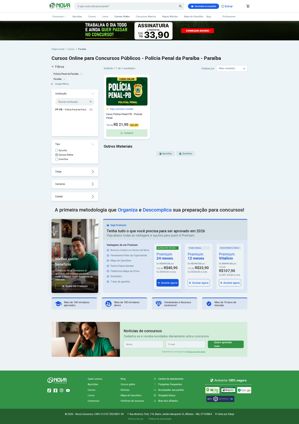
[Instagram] (62, 390)
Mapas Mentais (170, 16)
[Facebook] (55, 390)
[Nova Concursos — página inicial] (60, 6)
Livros (105, 16)
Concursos (58, 16)
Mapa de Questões (193, 16)
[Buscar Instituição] (91, 102)
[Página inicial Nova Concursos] (57, 380)
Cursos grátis (128, 384)
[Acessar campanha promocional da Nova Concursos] (149, 30)
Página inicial (58, 49)
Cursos (92, 16)
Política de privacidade (195, 352)
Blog (123, 378)
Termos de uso (135, 418)
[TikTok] (49, 390)
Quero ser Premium (76, 286)
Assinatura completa (205, 6)
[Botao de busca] (180, 6)
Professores (229, 16)
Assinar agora (169, 282)
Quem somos (95, 378)
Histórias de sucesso (132, 400)
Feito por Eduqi (226, 414)
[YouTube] (68, 390)
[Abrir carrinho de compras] (248, 6)
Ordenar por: (208, 68)
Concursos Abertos (146, 16)
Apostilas (77, 16)
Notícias (125, 389)
